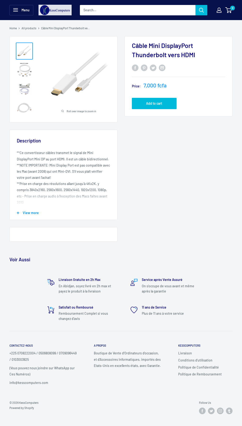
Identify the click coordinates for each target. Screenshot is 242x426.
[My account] (219, 10)
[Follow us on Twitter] (211, 411)
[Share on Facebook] (135, 68)
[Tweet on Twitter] (153, 68)
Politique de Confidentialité (198, 367)
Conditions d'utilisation (195, 360)
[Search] (201, 10)
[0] (229, 10)
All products (29, 28)
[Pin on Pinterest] (144, 68)
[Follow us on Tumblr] (229, 411)
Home (13, 28)
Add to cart (154, 103)
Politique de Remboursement (200, 374)
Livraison (185, 353)
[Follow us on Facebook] (202, 411)
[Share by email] (162, 68)
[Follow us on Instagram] (220, 411)
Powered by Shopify (21, 407)
